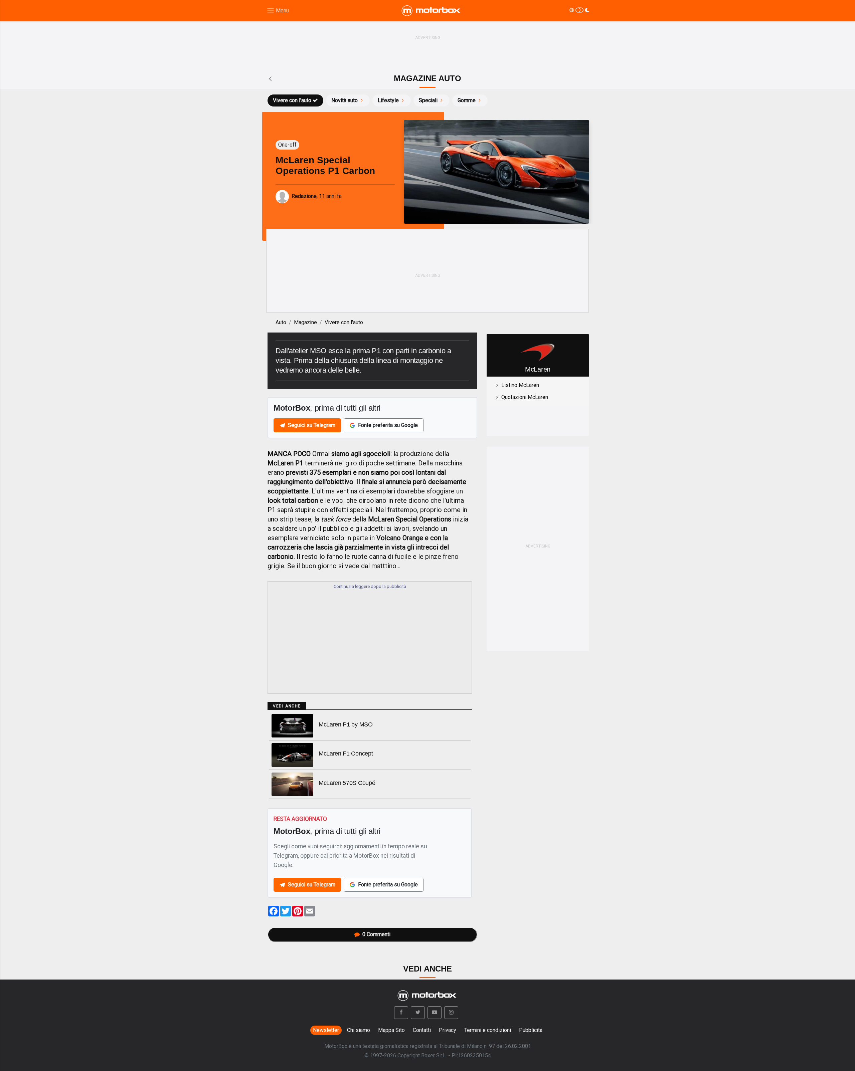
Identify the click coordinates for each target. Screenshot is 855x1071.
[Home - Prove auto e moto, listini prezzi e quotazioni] (431, 10)
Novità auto (344, 100)
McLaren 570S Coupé (347, 783)
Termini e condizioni (487, 1030)
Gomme (467, 100)
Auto (281, 322)
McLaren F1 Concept (346, 753)
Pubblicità (530, 1030)
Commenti (376, 934)
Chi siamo (358, 1030)
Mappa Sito (391, 1030)
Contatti (422, 1030)
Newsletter (326, 1030)
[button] (401, 1012)
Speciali (428, 100)
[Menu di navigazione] (277, 10)
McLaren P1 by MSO (346, 724)
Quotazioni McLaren (524, 397)
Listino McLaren (520, 385)
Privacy (447, 1030)
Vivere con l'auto (292, 100)
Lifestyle (388, 100)
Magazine (305, 322)
